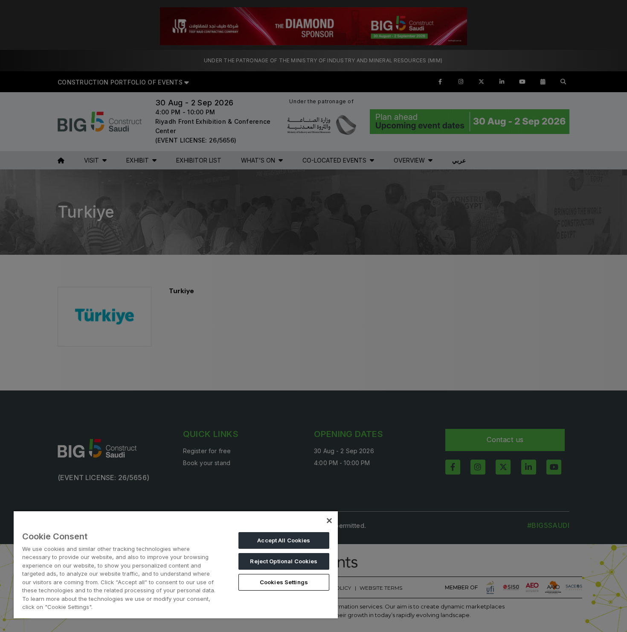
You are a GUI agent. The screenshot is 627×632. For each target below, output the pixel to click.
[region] (176, 564)
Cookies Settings (284, 582)
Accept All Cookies (283, 540)
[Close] (329, 520)
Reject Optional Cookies (283, 561)
